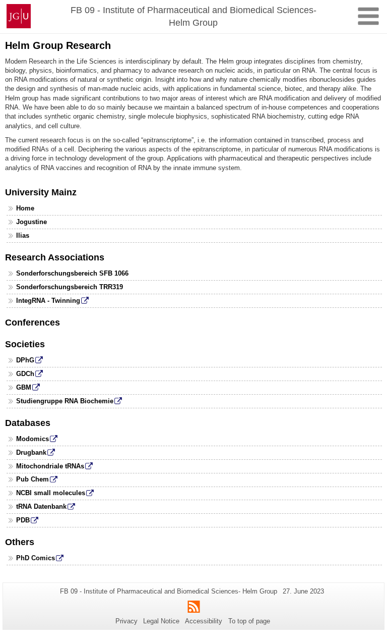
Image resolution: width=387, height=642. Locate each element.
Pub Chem (32, 479)
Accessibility (203, 621)
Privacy (126, 621)
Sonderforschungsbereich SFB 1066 (72, 273)
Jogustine (31, 222)
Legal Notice (161, 621)
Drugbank (31, 452)
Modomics (32, 439)
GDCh (25, 374)
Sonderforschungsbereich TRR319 (69, 287)
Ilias (22, 235)
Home (25, 208)
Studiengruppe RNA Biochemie (64, 401)
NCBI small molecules (50, 493)
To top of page (249, 621)
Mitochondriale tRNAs (50, 466)
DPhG (25, 360)
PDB (23, 520)
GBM (23, 387)
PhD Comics (35, 558)
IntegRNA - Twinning (48, 300)
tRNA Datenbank (41, 506)
